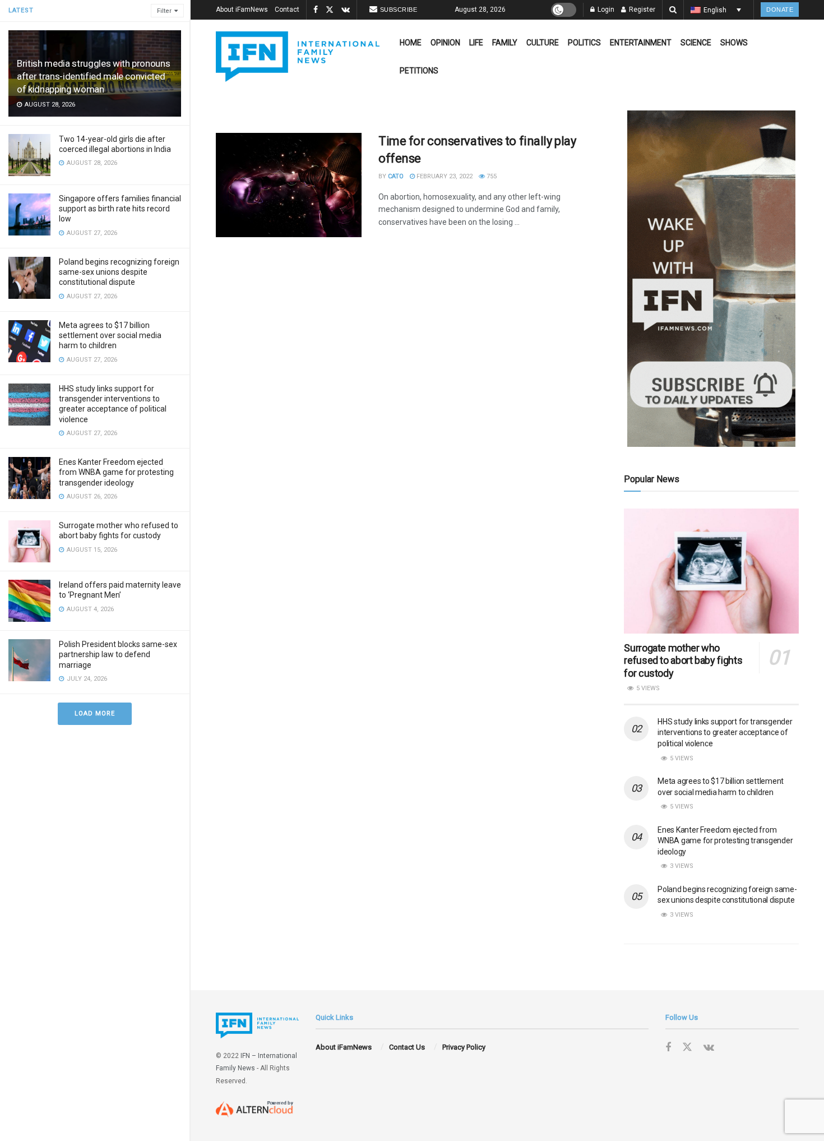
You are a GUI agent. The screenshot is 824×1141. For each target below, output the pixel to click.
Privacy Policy (463, 1047)
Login (605, 9)
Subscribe (399, 9)
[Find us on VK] (345, 10)
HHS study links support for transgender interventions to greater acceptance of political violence (725, 732)
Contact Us (407, 1047)
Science (696, 42)
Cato (396, 176)
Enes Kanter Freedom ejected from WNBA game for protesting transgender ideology (116, 472)
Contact (287, 9)
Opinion (445, 42)
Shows (734, 42)
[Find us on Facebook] (315, 10)
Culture (542, 42)
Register (641, 9)
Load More (95, 713)
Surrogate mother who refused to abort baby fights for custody (683, 660)
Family (504, 42)
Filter (164, 11)
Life (476, 42)
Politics (584, 42)
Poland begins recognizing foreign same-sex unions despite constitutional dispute (119, 272)
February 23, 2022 (444, 176)
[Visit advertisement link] (711, 278)
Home (411, 42)
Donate (779, 9)
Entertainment (641, 42)
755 (491, 176)
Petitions (419, 70)
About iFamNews (242, 9)
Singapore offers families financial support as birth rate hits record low (120, 208)
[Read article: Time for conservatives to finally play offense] (289, 185)
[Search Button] (673, 10)
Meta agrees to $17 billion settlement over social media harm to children (110, 335)
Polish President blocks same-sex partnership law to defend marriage (118, 654)
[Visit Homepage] (297, 56)
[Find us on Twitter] (330, 10)
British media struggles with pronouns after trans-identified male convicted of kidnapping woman (93, 76)
